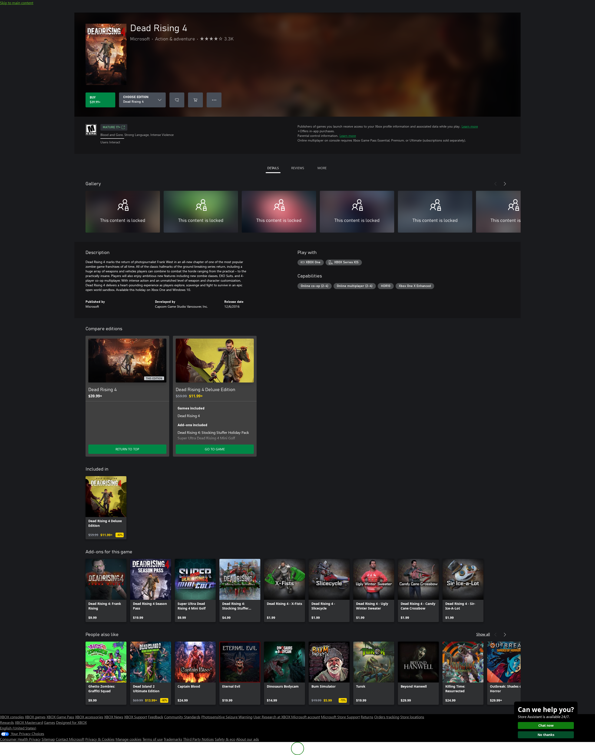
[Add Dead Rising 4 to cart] (195, 99)
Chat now (546, 725)
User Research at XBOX (272, 716)
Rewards (7, 722)
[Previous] (495, 184)
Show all (483, 634)
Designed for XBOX (71, 722)
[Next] (504, 184)
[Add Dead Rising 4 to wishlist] (176, 99)
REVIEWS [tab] (297, 168)
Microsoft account (305, 716)
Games (49, 722)
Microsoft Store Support (340, 716)
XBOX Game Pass (60, 716)
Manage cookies (129, 739)
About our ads (247, 739)
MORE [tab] (322, 168)
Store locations (412, 716)
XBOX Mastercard (29, 722)
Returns (367, 716)
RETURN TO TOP (127, 449)
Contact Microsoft (70, 739)
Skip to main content (16, 2)
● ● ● (214, 100)
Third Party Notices (198, 739)
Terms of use (152, 739)
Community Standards (182, 716)
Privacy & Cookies (100, 739)
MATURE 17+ (111, 127)
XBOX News (113, 716)
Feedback (155, 716)
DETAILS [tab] (273, 168)
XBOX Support (135, 716)
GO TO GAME (215, 449)
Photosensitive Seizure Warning (226, 716)
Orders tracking (386, 716)
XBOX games (35, 716)
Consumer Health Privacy (20, 739)
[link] (106, 507)
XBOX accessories (89, 716)
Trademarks (173, 739)
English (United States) (18, 727)
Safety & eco (225, 739)
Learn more (470, 126)
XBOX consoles (12, 716)
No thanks (546, 734)
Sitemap (48, 739)
